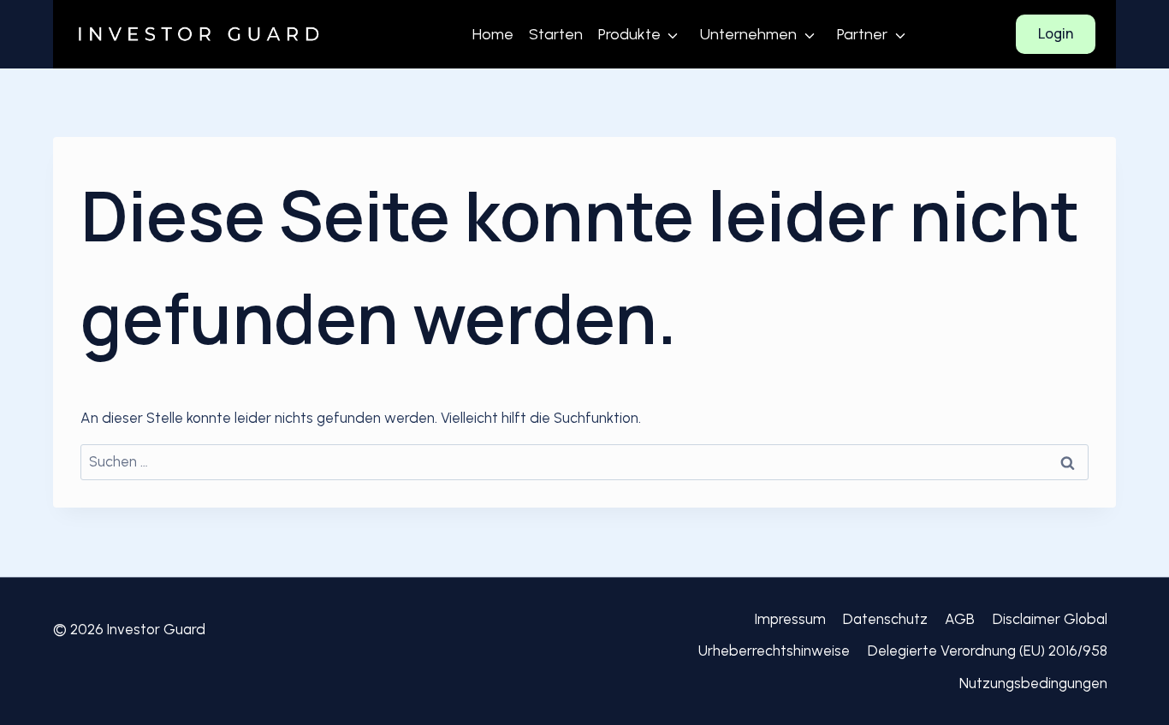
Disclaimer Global (1050, 618)
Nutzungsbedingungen (1033, 683)
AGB (960, 618)
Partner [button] (862, 34)
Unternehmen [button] (748, 34)
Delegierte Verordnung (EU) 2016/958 (987, 650)
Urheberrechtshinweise (774, 650)
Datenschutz (885, 618)
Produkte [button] (629, 34)
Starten (556, 34)
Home (492, 34)
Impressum (790, 618)
